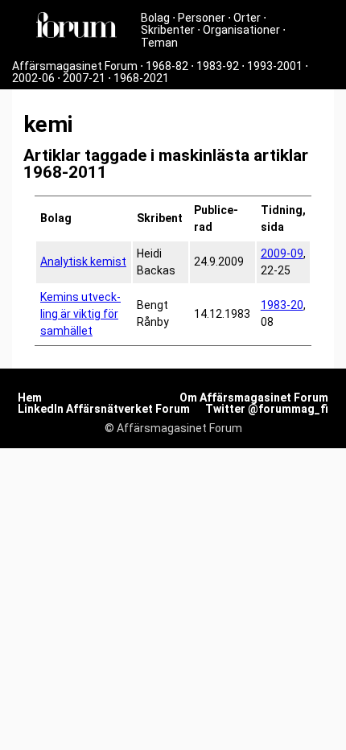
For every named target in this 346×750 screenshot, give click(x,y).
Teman (159, 42)
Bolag (155, 17)
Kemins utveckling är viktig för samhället (80, 314)
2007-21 (84, 78)
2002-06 (33, 78)
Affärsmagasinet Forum (75, 66)
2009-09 (282, 253)
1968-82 (167, 66)
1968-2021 (141, 78)
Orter (247, 17)
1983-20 (282, 305)
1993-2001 (275, 66)
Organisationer (241, 29)
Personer (201, 17)
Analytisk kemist (83, 261)
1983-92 (217, 66)
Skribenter (168, 29)
